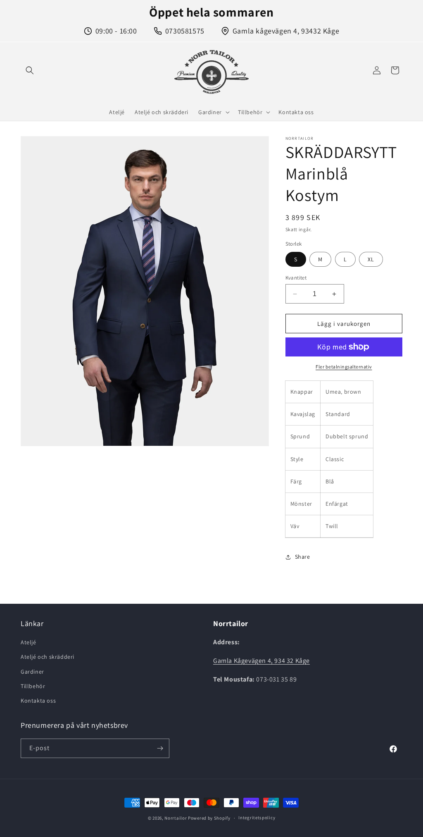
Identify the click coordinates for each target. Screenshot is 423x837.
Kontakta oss (38, 700)
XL (371, 259)
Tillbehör (33, 686)
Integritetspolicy (256, 817)
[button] (30, 70)
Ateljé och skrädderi (47, 656)
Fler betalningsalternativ (344, 366)
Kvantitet (296, 277)
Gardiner (32, 671)
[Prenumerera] (160, 748)
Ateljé (28, 642)
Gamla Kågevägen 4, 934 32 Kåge (261, 660)
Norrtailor (175, 818)
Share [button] (302, 556)
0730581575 (184, 31)
